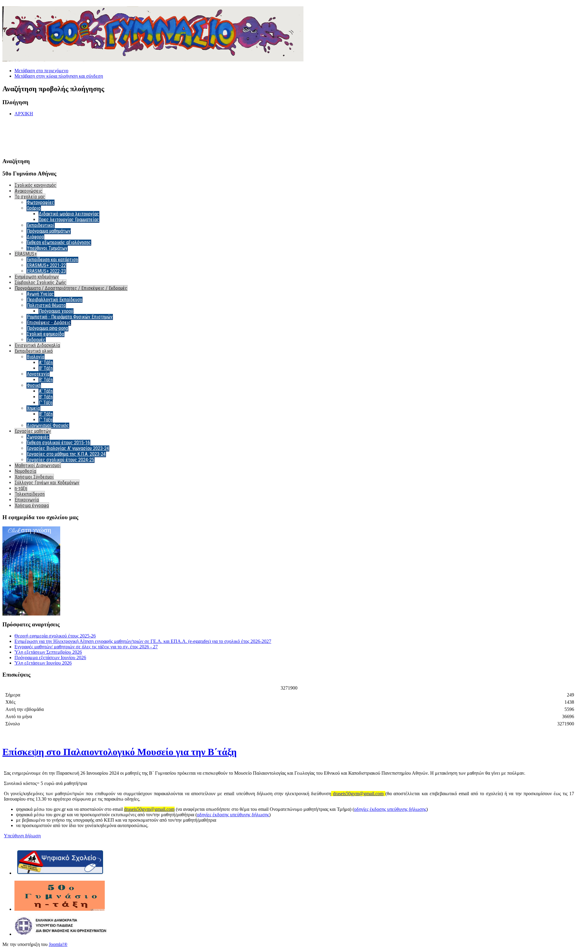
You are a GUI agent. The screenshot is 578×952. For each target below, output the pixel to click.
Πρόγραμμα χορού (56, 311)
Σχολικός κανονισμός (35, 185)
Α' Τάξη (46, 362)
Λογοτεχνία (38, 374)
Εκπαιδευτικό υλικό (34, 351)
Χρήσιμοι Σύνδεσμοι (34, 477)
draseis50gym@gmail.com (358, 793)
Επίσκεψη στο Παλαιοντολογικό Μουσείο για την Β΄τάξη (119, 751)
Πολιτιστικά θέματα (46, 305)
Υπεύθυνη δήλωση (22, 835)
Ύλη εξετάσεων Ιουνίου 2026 (43, 662)
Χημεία (33, 408)
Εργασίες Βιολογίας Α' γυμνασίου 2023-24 (68, 448)
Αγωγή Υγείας (40, 294)
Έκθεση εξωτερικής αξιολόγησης (59, 242)
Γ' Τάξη (45, 402)
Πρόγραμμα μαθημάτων (48, 231)
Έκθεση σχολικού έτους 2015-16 (58, 442)
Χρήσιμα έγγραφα (32, 505)
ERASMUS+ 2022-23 (46, 271)
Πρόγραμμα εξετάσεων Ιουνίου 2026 (50, 657)
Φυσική (34, 385)
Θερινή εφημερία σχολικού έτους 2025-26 (55, 635)
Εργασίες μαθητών (33, 431)
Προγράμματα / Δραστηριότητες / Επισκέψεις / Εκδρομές (71, 288)
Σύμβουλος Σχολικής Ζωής (40, 282)
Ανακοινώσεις (28, 191)
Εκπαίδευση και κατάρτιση (52, 259)
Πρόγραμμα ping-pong (47, 328)
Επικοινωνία (27, 500)
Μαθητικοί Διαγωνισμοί (38, 465)
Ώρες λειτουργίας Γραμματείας (69, 219)
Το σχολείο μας (30, 197)
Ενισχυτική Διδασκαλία (37, 345)
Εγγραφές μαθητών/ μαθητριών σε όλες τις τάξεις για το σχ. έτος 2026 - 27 (86, 646)
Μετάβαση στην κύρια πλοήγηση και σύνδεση (58, 76)
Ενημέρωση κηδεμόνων (37, 277)
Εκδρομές (36, 340)
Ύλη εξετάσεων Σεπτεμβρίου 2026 (48, 652)
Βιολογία (35, 357)
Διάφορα (35, 237)
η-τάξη (21, 488)
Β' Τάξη (46, 368)
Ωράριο (34, 208)
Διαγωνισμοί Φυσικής (48, 425)
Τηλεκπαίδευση (30, 494)
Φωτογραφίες (40, 202)
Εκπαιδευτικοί (40, 225)
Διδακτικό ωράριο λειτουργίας (69, 214)
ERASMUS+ (26, 254)
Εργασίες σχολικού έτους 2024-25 (60, 460)
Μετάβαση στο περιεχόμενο (41, 70)
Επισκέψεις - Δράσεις (49, 322)
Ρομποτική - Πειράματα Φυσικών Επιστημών (70, 317)
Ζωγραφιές (38, 437)
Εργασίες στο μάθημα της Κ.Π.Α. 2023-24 (66, 454)
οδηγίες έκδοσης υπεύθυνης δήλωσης (390, 809)
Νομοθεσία (25, 471)
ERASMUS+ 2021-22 (46, 265)
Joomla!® (58, 944)
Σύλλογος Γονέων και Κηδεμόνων (47, 482)
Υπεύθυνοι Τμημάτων (47, 248)
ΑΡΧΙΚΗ (23, 113)
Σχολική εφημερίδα (45, 334)
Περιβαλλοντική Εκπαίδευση (54, 299)
